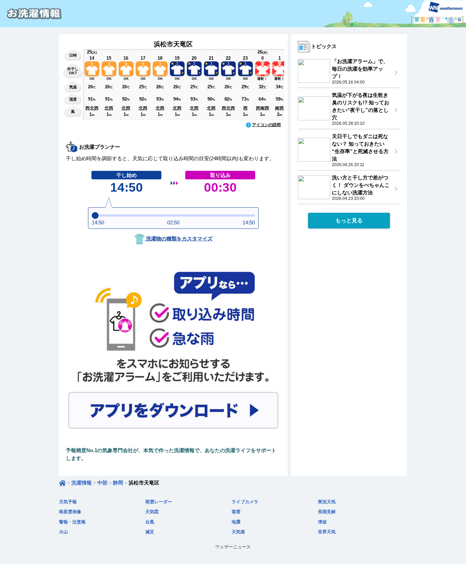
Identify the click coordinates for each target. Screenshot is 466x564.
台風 (149, 521)
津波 (322, 521)
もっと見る (349, 220)
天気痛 (238, 531)
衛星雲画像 (70, 511)
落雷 (236, 511)
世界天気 (327, 531)
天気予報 (68, 501)
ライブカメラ (245, 501)
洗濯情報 (81, 483)
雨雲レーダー (158, 501)
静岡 (118, 483)
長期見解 (327, 511)
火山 (63, 531)
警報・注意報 (72, 521)
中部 (102, 483)
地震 (236, 521)
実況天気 (327, 501)
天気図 (152, 511)
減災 (149, 531)
